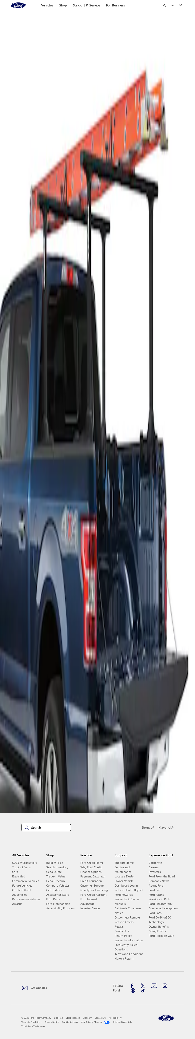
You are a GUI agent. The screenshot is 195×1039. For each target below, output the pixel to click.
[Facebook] (133, 986)
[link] (58, 1018)
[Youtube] (154, 986)
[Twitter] (143, 986)
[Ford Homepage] (166, 1018)
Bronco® (148, 827)
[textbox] (46, 827)
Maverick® (166, 827)
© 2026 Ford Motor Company (36, 1018)
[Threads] (133, 990)
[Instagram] (165, 986)
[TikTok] (143, 990)
